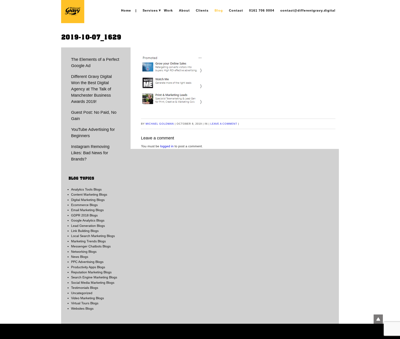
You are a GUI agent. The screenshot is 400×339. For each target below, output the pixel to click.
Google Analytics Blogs (87, 220)
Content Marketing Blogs (89, 194)
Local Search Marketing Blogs (93, 236)
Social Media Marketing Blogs (92, 282)
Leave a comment (223, 123)
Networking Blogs (84, 251)
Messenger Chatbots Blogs (91, 246)
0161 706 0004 (261, 10)
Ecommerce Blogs (84, 205)
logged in (167, 146)
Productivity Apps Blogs (88, 267)
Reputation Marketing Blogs (91, 272)
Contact (236, 10)
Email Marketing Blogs (87, 210)
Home (126, 10)
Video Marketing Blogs (87, 298)
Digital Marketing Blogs (88, 200)
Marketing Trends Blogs (88, 241)
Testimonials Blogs (84, 288)
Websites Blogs (82, 308)
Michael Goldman (160, 123)
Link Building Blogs (85, 231)
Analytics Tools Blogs (86, 189)
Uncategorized (81, 293)
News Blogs (79, 257)
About (184, 10)
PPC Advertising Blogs (87, 262)
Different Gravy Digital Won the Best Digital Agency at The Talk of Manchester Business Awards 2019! (91, 89)
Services (150, 10)
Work (168, 10)
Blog (219, 10)
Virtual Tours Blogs (84, 303)
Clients (202, 10)
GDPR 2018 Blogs (84, 215)
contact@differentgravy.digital (307, 10)
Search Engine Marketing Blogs (94, 277)
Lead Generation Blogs (88, 226)
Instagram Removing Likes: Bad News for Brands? (90, 152)
